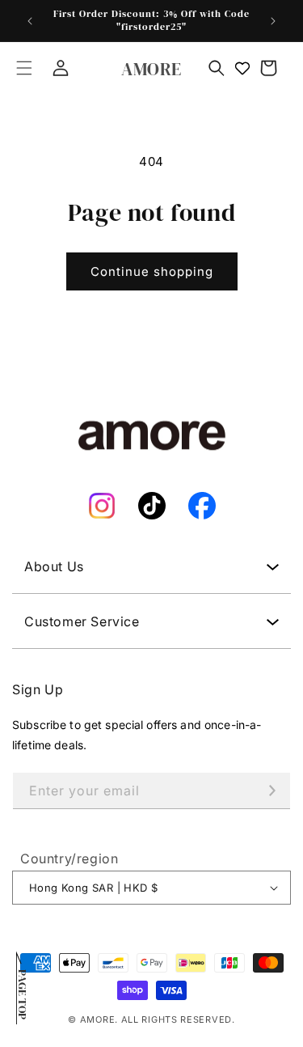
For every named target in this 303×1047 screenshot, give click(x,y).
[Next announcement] (273, 21)
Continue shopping (151, 271)
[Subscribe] (272, 791)
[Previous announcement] (30, 21)
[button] (24, 68)
